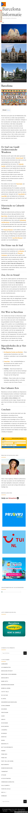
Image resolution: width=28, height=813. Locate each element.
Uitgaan (3, 775)
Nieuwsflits (4, 743)
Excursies (17, 35)
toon (8, 110)
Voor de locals (5, 789)
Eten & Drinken (5, 705)
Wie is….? (3, 792)
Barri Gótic (4, 681)
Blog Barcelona (21, 811)
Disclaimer (5, 811)
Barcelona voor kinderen (9, 33)
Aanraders (5, 32)
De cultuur (17, 76)
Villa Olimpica (5, 785)
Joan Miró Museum (7, 80)
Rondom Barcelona (7, 768)
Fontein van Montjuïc (9, 41)
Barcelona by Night (15, 32)
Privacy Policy (13, 811)
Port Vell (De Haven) (7, 761)
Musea (16, 37)
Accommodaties (6, 667)
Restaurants (17, 78)
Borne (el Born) (5, 688)
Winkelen (4, 795)
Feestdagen (6, 36)
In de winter (20, 36)
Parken (21, 37)
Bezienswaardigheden (8, 35)
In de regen (12, 36)
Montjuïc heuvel (6, 61)
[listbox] (14, 53)
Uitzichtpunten (7, 39)
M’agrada (5, 37)
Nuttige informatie (13, 58)
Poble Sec (4, 757)
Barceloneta (5, 677)
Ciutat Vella (5, 691)
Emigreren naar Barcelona (9, 702)
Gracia (3, 719)
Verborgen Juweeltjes (7, 782)
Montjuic (11, 37)
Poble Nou (4, 754)
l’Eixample (4, 729)
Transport (4, 771)
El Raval (3, 698)
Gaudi (3, 716)
